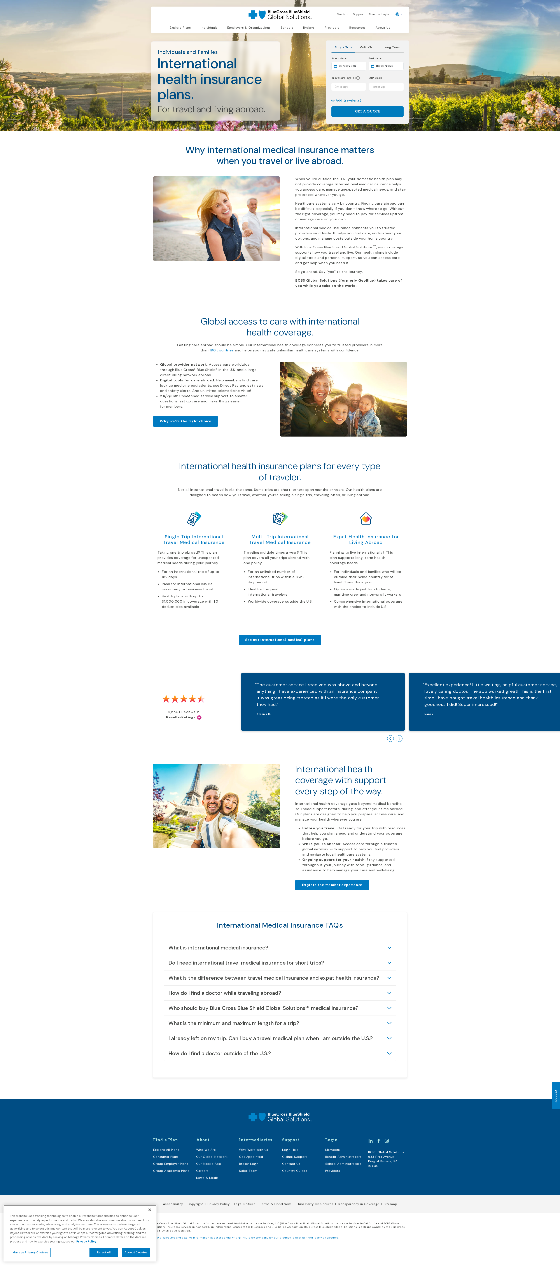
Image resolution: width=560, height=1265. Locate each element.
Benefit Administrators (343, 1157)
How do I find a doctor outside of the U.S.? (219, 1053)
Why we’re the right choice (185, 421)
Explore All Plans (166, 1150)
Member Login (379, 14)
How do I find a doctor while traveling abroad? (224, 993)
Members (332, 1150)
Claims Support (294, 1157)
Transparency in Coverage (358, 1204)
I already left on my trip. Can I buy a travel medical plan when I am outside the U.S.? (270, 1038)
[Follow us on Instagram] (386, 1140)
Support (359, 14)
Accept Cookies (135, 1252)
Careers (202, 1171)
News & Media (207, 1178)
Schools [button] (286, 28)
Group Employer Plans (170, 1164)
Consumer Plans (166, 1157)
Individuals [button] (209, 28)
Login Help (290, 1150)
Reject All (103, 1252)
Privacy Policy (219, 1204)
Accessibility (173, 1204)
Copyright (195, 1204)
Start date (348, 58)
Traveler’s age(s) (343, 78)
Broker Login (249, 1164)
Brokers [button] (309, 28)
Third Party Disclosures (314, 1204)
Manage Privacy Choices (30, 1252)
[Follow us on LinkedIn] (370, 1140)
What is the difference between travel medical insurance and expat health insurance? (273, 977)
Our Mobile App (208, 1164)
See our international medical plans (280, 640)
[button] (358, 78)
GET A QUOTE (367, 111)
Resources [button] (357, 28)
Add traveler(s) (348, 100)
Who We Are (206, 1150)
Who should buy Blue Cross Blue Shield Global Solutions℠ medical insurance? (263, 1008)
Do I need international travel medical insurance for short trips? (246, 962)
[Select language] (399, 14)
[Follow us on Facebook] (378, 1140)
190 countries (222, 350)
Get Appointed (251, 1157)
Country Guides (294, 1171)
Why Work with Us (253, 1150)
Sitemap (390, 1204)
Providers (332, 28)
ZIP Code (375, 78)
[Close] (149, 1210)
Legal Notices (245, 1204)
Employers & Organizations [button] (249, 28)
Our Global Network (212, 1157)
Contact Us (291, 1164)
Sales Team (248, 1171)
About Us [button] (383, 28)
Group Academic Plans (171, 1171)
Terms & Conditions (276, 1204)
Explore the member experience (332, 885)
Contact (343, 14)
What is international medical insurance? (218, 947)
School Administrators (343, 1164)
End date (386, 58)
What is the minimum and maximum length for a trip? (233, 1023)
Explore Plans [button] (180, 28)
